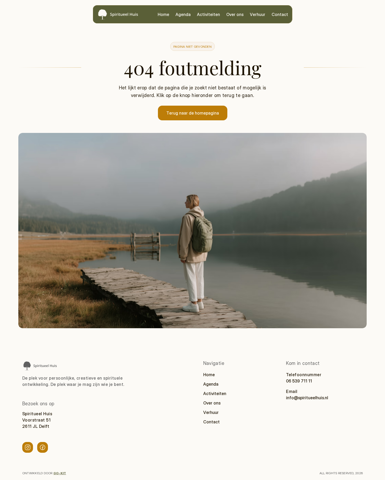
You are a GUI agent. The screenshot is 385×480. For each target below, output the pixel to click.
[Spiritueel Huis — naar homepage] (118, 14)
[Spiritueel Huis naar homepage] (39, 365)
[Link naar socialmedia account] (27, 447)
